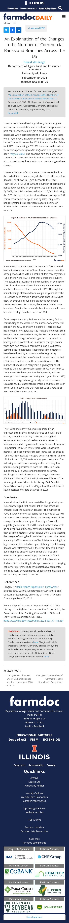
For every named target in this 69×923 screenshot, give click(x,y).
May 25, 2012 (17, 153)
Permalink (13, 112)
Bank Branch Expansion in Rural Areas (36, 586)
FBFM (34, 739)
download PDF (36, 28)
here (35, 642)
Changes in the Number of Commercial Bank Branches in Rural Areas (49, 679)
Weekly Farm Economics (34, 797)
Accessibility (36, 765)
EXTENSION (51, 739)
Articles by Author (34, 785)
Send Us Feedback (34, 726)
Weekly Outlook (34, 793)
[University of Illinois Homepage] (35, 752)
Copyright (19, 765)
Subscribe (34, 838)
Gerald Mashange (34, 62)
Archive (34, 777)
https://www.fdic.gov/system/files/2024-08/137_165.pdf (33, 620)
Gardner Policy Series (34, 800)
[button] (63, 16)
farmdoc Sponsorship (34, 842)
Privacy (51, 765)
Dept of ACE (18, 739)
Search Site (34, 781)
